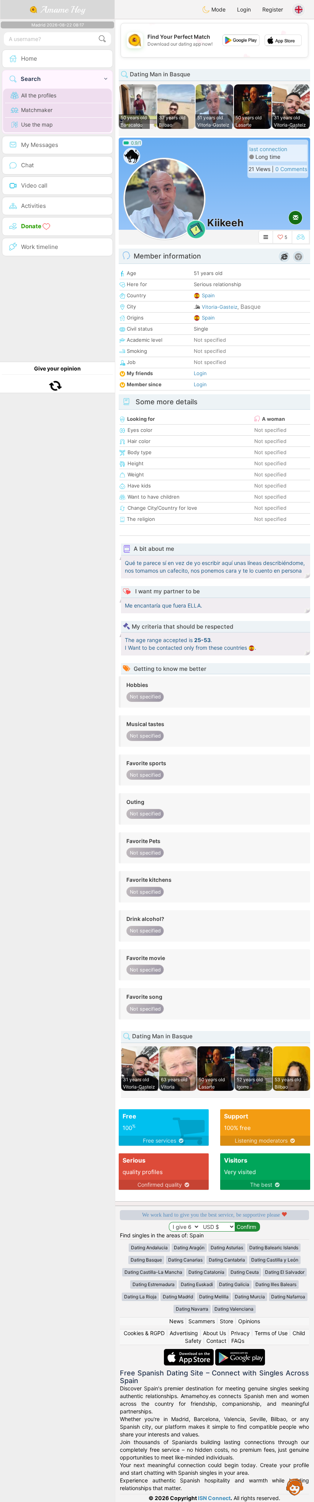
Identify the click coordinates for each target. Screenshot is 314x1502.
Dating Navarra (192, 1309)
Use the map (37, 124)
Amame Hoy (61, 9)
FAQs (237, 1340)
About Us (214, 1333)
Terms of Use (271, 1333)
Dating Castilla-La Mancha (153, 1272)
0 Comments (291, 169)
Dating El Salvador (284, 1272)
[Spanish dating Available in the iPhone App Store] (189, 1352)
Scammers (201, 1321)
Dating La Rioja (140, 1296)
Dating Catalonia (206, 1272)
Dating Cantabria (227, 1260)
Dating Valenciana (233, 1309)
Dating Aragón (189, 1247)
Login (244, 9)
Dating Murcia (250, 1296)
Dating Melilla (214, 1296)
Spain (208, 295)
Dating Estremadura (153, 1284)
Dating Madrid (178, 1296)
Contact (216, 1340)
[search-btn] (102, 39)
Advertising (184, 1333)
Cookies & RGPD (144, 1333)
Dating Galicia (234, 1284)
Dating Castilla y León (274, 1260)
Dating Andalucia (149, 1247)
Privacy (240, 1333)
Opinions (249, 1321)
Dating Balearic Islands (273, 1247)
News (176, 1321)
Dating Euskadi (197, 1284)
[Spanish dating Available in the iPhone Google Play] (240, 1352)
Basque (250, 306)
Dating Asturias (227, 1247)
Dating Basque (146, 1260)
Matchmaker (36, 110)
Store (226, 1321)
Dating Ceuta (245, 1272)
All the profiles (38, 95)
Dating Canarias (185, 1260)
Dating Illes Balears (275, 1284)
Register (272, 9)
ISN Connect (214, 1498)
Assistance (295, 1486)
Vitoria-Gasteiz (219, 307)
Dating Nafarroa (288, 1296)
